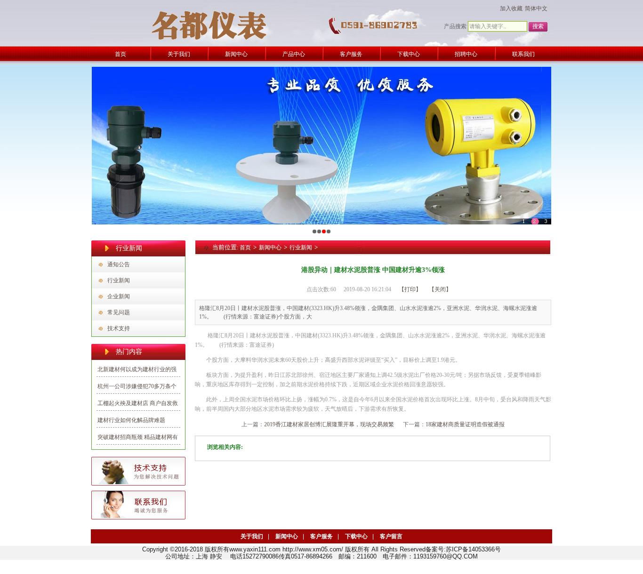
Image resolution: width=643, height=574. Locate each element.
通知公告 (118, 264)
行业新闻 (118, 280)
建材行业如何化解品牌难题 (131, 420)
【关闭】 (440, 289)
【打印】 (410, 289)
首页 (245, 247)
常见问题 (118, 312)
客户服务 (321, 536)
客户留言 (391, 536)
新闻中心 (270, 247)
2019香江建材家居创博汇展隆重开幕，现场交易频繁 (329, 424)
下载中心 (356, 536)
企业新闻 (118, 296)
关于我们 (252, 536)
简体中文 (536, 8)
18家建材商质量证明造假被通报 (465, 424)
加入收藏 (511, 8)
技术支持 (118, 328)
